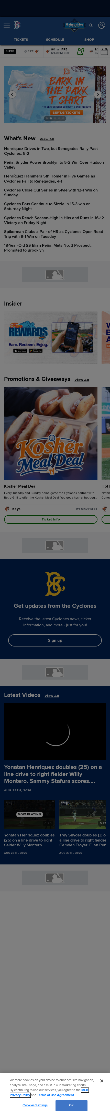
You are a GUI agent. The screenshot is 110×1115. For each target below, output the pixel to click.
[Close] (101, 1080)
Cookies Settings (35, 1105)
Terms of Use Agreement (55, 1095)
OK (71, 1105)
